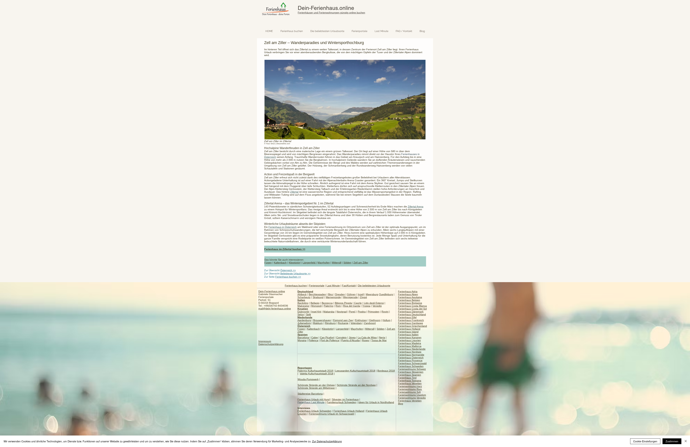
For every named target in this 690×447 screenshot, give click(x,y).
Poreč (352, 311)
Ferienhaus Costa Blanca (412, 305)
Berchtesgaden (317, 294)
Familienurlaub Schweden (341, 402)
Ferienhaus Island (408, 331)
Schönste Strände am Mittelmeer (316, 387)
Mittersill (336, 262)
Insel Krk (316, 311)
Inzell (361, 294)
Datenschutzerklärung (270, 344)
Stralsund (318, 297)
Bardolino (303, 303)
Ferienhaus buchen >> (288, 276)
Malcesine (303, 305)
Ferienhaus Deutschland (412, 314)
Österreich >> (288, 270)
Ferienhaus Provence (410, 360)
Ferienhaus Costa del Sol (412, 308)
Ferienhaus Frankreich (411, 320)
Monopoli (316, 305)
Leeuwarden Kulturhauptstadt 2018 (355, 370)
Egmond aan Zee (343, 320)
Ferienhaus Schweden (411, 366)
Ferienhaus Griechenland (412, 326)
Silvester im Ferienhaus (345, 399)
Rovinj (384, 311)
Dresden (340, 294)
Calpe (314, 337)
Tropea (366, 305)
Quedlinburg (386, 294)
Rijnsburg (330, 323)
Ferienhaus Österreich (411, 357)
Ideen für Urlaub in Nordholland (376, 402)
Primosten (373, 311)
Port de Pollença (329, 340)
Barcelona (303, 337)
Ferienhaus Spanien (409, 374)
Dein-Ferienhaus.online (326, 8)
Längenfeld (309, 262)
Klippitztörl (294, 262)
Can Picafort (327, 337)
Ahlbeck (302, 294)
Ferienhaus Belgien (409, 300)
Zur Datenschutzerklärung (327, 441)
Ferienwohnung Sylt (409, 392)
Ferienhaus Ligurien (409, 340)
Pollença (313, 340)
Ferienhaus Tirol (407, 377)
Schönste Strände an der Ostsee (316, 385)
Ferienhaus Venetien (410, 383)
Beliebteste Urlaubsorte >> (295, 273)
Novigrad (342, 311)
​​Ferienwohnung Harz (410, 386)
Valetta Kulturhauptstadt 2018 (316, 373)
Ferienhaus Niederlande (412, 349)
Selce (301, 314)
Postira (362, 311)
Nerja (382, 337)
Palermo (328, 305)
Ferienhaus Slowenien (410, 371)
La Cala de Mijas (367, 337)
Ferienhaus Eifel (407, 317)
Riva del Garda (351, 305)
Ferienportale (316, 285)
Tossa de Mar (379, 340)
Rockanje (343, 323)
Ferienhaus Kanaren (409, 337)
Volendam (356, 323)
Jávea (352, 337)
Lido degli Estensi (374, 303)
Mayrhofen (324, 262)
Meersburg (372, 294)
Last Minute (333, 285)
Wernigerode (350, 297)
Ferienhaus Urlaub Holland (349, 410)
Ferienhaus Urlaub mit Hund (314, 399)
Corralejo (341, 337)
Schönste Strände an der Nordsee (356, 385)
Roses (365, 340)
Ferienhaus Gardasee (410, 323)
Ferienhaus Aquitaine (410, 297)
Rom (338, 305)
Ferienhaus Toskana (409, 380)
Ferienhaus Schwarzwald (412, 363)
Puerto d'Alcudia (350, 340)
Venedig (377, 305)
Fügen (268, 262)
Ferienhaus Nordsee (409, 351)
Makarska (328, 311)
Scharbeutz (304, 297)
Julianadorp (304, 323)
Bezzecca (327, 303)
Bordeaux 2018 (386, 370)
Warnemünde (333, 297)
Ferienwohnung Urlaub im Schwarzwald (331, 413)
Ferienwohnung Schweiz (412, 369)
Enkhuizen (361, 320)
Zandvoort (370, 323)
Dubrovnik (303, 311)
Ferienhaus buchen (296, 285)
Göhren (351, 294)
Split (308, 314)
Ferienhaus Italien (408, 334)
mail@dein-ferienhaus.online (274, 308)
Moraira (302, 340)
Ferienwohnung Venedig (412, 397)
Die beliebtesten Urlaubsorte (374, 285)
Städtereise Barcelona (310, 393)
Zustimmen (672, 441)
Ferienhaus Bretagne (410, 303)
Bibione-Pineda (343, 303)
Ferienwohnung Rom (410, 389)
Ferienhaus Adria (407, 291)
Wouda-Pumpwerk (308, 379)
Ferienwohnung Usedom (412, 394)
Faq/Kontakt (349, 285)
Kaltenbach (280, 262)
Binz (330, 294)
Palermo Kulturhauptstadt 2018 (315, 370)
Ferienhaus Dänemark (411, 311)
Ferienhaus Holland (409, 328)
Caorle (358, 303)
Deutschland (305, 291)
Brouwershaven (322, 320)
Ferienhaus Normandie (411, 354)
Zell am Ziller (360, 262)
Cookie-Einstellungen (645, 441)
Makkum (318, 323)
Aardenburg (304, 320)
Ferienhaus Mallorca (409, 346)
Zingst (363, 297)
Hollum (386, 320)
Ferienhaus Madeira (409, 343)
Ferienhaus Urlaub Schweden (314, 410)
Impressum (264, 341)
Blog (400, 403)
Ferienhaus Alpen (408, 294)
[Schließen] (686, 441)
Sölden (347, 262)
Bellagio (314, 303)
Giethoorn (374, 320)
